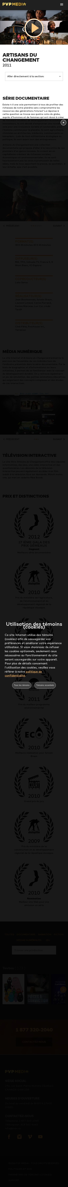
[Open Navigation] (61, 4)
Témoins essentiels (45, 685)
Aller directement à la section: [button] (25, 76)
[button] (63, 123)
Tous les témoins (22, 685)
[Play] (34, 28)
